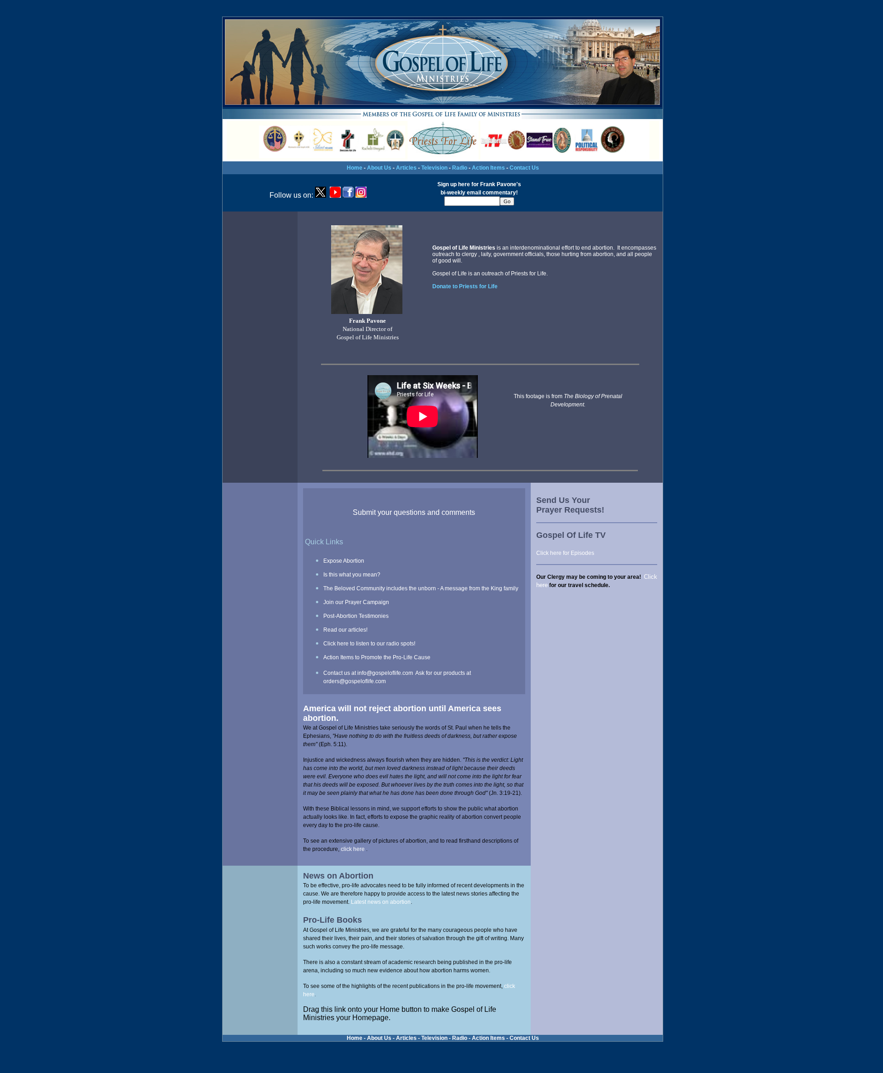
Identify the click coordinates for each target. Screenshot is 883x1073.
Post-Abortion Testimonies (356, 616)
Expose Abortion (343, 561)
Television (434, 168)
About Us (379, 168)
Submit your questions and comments (414, 512)
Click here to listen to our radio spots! (369, 643)
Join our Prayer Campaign (356, 602)
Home (354, 168)
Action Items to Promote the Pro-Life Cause (376, 657)
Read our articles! (345, 630)
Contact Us (524, 168)
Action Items (488, 168)
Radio (459, 168)
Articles (406, 168)
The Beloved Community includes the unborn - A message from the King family (420, 588)
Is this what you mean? (351, 574)
